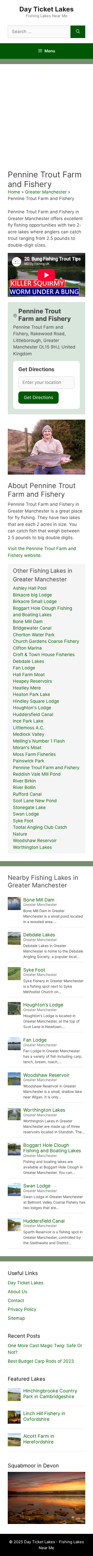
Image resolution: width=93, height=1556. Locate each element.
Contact (16, 1300)
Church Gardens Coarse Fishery (46, 641)
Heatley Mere (27, 687)
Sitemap (16, 1318)
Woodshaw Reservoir (35, 840)
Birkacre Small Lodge (35, 601)
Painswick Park (28, 760)
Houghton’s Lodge (43, 1004)
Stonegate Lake (29, 807)
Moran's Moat (27, 747)
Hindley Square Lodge (36, 701)
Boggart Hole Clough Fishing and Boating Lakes (52, 1148)
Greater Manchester (46, 192)
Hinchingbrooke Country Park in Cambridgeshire (50, 1393)
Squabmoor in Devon (33, 1465)
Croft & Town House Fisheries (44, 654)
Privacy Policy (22, 1309)
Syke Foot (23, 820)
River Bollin (24, 787)
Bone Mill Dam (28, 621)
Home (14, 192)
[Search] (78, 32)
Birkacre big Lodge (32, 594)
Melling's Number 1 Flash (39, 741)
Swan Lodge (26, 814)
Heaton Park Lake (31, 694)
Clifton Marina (27, 648)
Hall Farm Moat (29, 674)
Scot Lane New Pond (35, 800)
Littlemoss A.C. (28, 727)
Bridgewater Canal (32, 628)
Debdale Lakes (28, 661)
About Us (17, 1291)
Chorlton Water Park (34, 634)
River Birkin (24, 780)
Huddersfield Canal (33, 714)
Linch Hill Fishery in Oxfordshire (44, 1416)
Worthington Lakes (32, 847)
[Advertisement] (46, 120)
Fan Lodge (24, 667)
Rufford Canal (27, 794)
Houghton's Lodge (32, 707)
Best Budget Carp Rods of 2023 (41, 1361)
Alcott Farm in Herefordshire (38, 1439)
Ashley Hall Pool (30, 588)
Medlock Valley (28, 734)
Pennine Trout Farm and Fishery (46, 767)
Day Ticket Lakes (46, 9)
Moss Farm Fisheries (34, 754)
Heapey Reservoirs (32, 681)
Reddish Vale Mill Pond (37, 774)
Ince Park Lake (28, 721)
